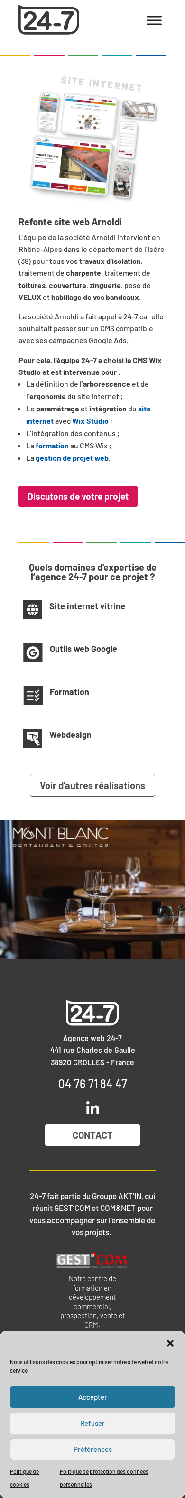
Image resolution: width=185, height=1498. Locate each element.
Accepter (92, 1397)
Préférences (93, 1449)
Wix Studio (90, 420)
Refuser (92, 1423)
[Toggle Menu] (154, 20)
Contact (93, 1135)
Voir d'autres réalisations (92, 785)
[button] (170, 1343)
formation (52, 445)
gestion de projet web (72, 457)
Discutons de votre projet (78, 496)
